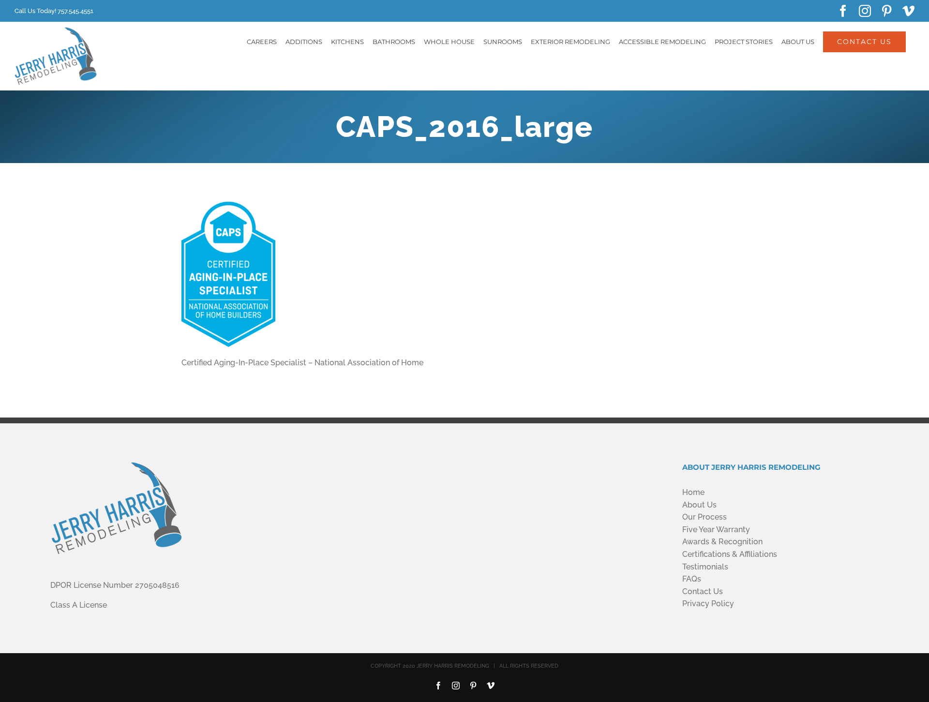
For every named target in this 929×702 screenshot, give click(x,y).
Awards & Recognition (722, 541)
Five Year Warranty (716, 529)
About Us (699, 504)
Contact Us (702, 591)
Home (693, 492)
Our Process (704, 517)
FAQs (691, 578)
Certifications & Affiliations (729, 554)
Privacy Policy (708, 603)
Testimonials (705, 566)
